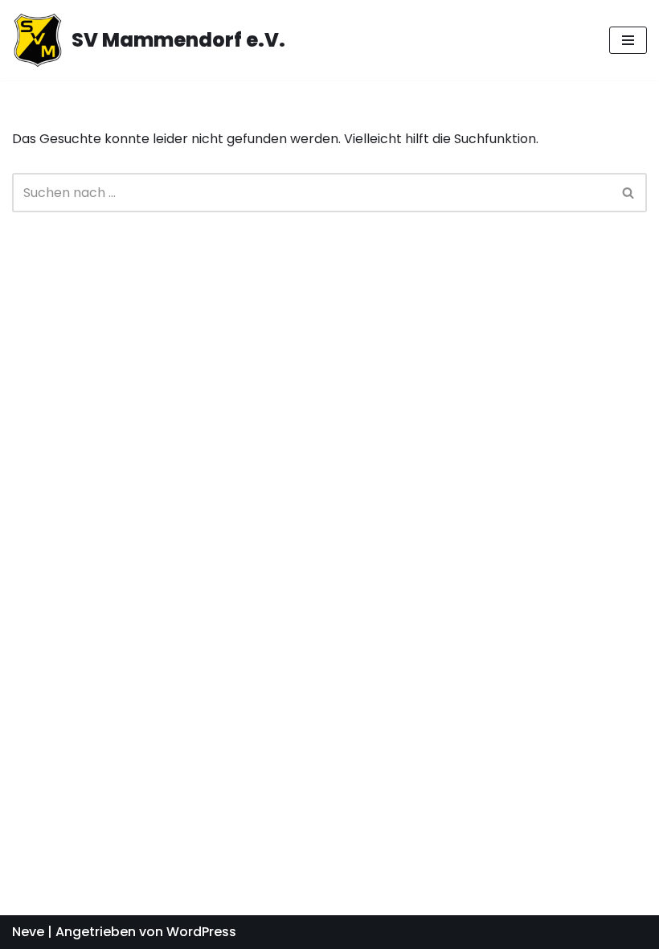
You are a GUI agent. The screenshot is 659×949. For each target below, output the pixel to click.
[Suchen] (629, 192)
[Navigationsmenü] (628, 40)
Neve (28, 931)
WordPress (201, 931)
